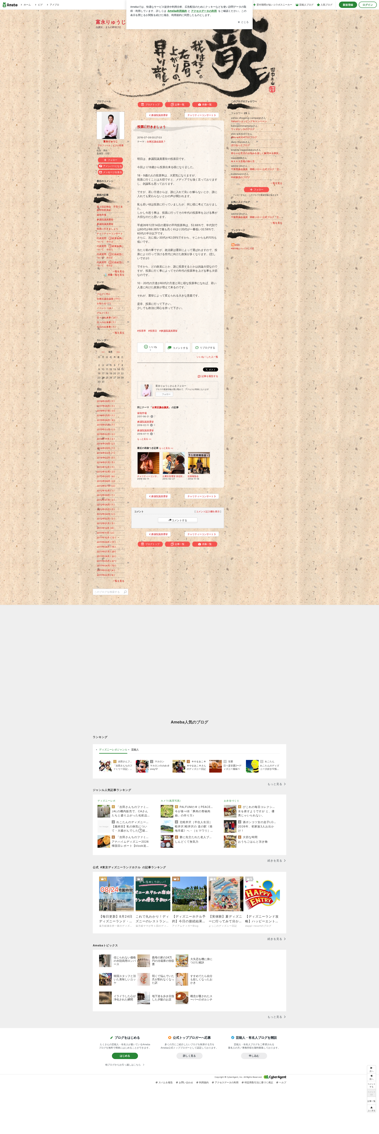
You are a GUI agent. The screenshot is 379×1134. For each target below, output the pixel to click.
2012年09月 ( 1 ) (105, 495)
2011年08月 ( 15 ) (106, 546)
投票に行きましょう (151, 127)
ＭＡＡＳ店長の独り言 (243, 161)
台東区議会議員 (155, 141)
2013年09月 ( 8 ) (106, 476)
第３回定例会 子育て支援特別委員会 (110, 208)
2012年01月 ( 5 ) (105, 523)
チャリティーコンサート (110, 233)
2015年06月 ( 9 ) (106, 420)
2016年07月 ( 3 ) (106, 410)
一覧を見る (276, 183)
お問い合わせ (186, 1082)
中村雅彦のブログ (240, 177)
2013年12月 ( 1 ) (105, 467)
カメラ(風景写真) (171, 800)
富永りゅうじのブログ (121, 22)
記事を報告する (210, 376)
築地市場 (142, 413)
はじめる (125, 1055)
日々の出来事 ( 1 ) (106, 322)
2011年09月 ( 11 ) (106, 542)
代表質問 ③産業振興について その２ (110, 240)
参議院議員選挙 (145, 421)
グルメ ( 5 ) (103, 312)
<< (103, 351)
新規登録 (348, 4)
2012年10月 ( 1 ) (105, 490)
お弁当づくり (231, 800)
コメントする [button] (180, 347)
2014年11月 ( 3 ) (105, 438)
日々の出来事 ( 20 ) (107, 317)
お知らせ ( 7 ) (104, 303)
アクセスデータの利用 (226, 1082)
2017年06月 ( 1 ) (105, 405)
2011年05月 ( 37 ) (106, 561)
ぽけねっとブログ (240, 145)
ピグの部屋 (118, 145)
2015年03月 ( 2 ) (106, 429)
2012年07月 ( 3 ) (106, 499)
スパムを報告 (166, 1082)
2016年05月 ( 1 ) (105, 415)
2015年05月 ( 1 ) (105, 424)
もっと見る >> (144, 439)
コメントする (179, 520)
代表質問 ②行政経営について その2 (110, 264)
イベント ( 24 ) (105, 308)
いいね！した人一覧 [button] (207, 356)
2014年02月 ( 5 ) (106, 457)
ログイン (368, 4)
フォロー (166, 394)
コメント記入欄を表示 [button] (208, 511)
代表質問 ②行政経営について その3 (110, 256)
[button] (371, 1109)
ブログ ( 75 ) (103, 294)
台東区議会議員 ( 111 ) (108, 298)
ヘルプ (282, 1082)
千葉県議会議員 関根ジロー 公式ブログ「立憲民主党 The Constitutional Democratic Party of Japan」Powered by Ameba (256, 169)
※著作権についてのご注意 (242, 248)
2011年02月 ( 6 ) (105, 575)
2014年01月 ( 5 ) (106, 462)
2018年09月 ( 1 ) (105, 401)
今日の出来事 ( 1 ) (106, 326)
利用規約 (204, 1082)
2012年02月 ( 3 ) (106, 518)
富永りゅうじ (110, 141)
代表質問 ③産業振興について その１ (110, 248)
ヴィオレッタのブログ (243, 129)
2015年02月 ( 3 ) (106, 434)
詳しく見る (189, 1055)
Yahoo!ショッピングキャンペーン (249, 121)
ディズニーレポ (106, 800)
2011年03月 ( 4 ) (106, 570)
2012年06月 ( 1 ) (105, 504)
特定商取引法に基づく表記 (259, 1082)
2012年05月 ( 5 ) (106, 509)
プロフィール (104, 145)
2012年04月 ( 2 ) (106, 514)
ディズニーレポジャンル (113, 749)
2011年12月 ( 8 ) (105, 528)
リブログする (207, 347)
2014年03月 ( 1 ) (106, 452)
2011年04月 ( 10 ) (106, 565)
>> (118, 351)
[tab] (113, 749)
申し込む (254, 1055)
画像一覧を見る (116, 274)
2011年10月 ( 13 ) (106, 537)
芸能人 (135, 749)
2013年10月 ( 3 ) (106, 471)
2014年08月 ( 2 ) (106, 443)
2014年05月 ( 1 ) (106, 448)
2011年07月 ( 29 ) (106, 551)
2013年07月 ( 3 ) (106, 485)
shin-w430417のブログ (244, 137)
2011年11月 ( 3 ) (105, 532)
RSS (237, 245)
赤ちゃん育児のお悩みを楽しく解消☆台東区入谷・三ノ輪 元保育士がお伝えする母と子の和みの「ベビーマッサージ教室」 (256, 153)
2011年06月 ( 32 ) (106, 556)
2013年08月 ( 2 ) (106, 481)
